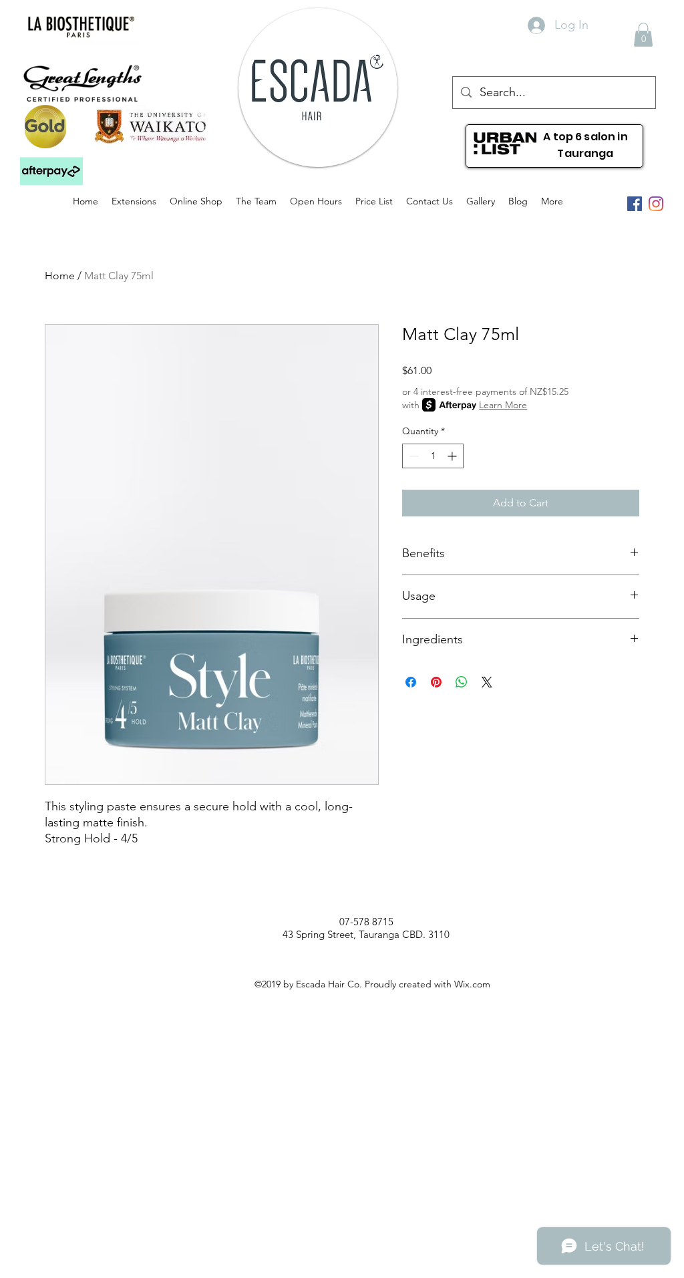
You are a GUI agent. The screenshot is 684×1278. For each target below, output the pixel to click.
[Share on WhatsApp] (462, 682)
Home (60, 275)
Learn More (503, 405)
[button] (51, 171)
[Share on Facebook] (411, 682)
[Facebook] (634, 203)
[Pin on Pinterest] (436, 682)
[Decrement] (412, 456)
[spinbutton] (433, 456)
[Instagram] (656, 203)
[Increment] (453, 456)
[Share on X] (487, 682)
